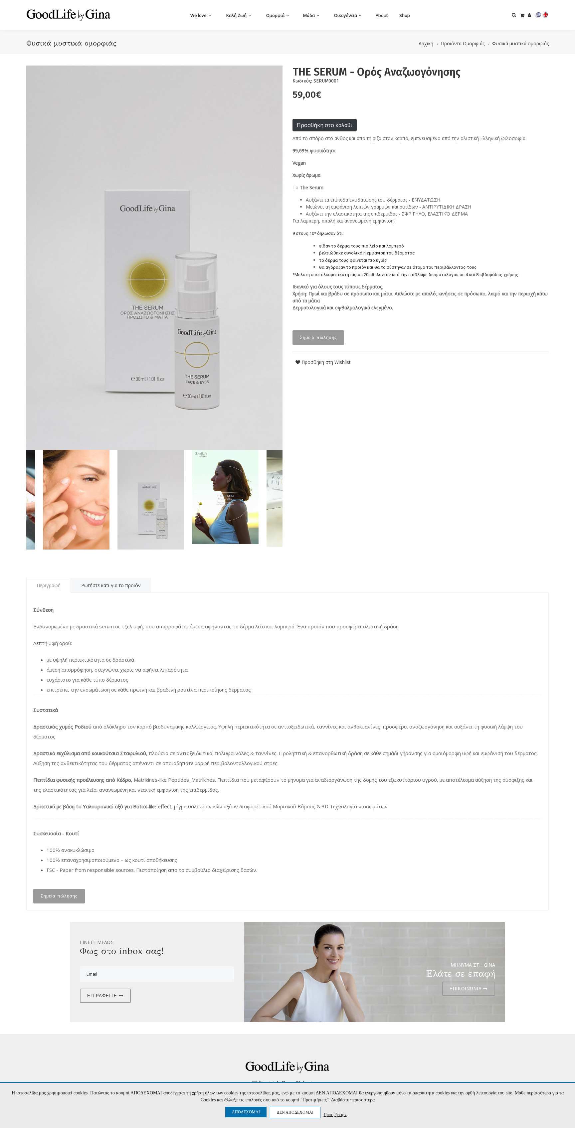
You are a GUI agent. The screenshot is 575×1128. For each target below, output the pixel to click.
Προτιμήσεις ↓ (335, 1114)
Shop (404, 15)
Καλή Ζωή (237, 15)
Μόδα (309, 15)
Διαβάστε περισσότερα (353, 1099)
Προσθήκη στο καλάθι (324, 125)
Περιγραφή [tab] (49, 585)
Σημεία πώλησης (318, 337)
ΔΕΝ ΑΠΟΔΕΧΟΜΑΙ (295, 1112)
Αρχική (426, 43)
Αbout (382, 15)
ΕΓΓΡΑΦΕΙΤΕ (103, 995)
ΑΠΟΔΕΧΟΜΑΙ (246, 1112)
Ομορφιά (276, 15)
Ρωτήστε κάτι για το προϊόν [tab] (111, 585)
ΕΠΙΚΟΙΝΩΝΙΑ (466, 988)
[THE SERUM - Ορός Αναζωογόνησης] (154, 258)
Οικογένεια (346, 15)
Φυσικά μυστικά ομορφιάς (520, 43)
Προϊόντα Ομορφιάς (462, 43)
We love (199, 15)
